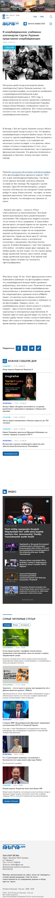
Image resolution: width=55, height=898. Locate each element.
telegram (31, 348)
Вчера (15, 625)
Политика (7, 403)
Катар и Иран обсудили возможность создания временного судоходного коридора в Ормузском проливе (24, 408)
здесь (12, 881)
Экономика (8, 648)
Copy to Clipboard (38, 348)
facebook (18, 348)
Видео (12, 491)
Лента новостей (36, 24)
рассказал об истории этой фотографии (30, 172)
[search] (51, 16)
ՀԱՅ (35, 17)
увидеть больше (11, 801)
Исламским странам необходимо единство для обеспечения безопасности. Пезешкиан (23, 445)
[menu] (50, 23)
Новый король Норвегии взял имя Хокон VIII (22, 788)
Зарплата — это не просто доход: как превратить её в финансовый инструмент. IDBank (26, 689)
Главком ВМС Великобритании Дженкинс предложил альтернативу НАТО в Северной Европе (26, 724)
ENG (42, 17)
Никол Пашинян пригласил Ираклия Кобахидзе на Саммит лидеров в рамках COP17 (25, 433)
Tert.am (11, 23)
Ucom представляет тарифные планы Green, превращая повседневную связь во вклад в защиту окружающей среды (25, 653)
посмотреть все (10, 454)
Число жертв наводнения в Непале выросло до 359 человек (25, 421)
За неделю (25, 625)
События (9, 47)
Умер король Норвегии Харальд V (18, 369)
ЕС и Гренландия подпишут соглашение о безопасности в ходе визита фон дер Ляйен (22, 759)
